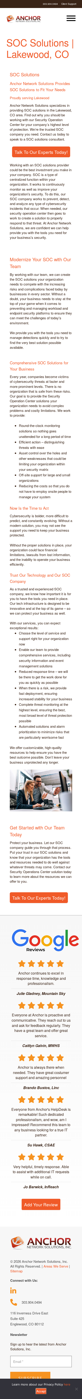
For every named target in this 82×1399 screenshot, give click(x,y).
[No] (76, 1389)
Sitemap (16, 1270)
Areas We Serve (56, 1266)
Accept (41, 1391)
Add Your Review (41, 1204)
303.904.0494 (50, 3)
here (67, 1384)
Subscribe (30, 1378)
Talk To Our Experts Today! (41, 152)
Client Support (68, 3)
